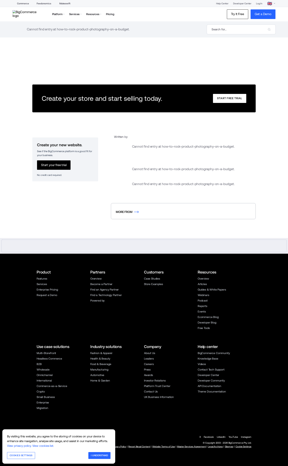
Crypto (41, 391)
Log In (259, 3)
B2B (39, 364)
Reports (202, 306)
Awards (148, 375)
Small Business (46, 397)
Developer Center (242, 3)
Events (202, 311)
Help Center (222, 3)
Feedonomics (44, 3)
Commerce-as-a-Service (52, 386)
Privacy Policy (119, 446)
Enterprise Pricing (47, 289)
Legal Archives (215, 446)
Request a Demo (47, 295)
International (44, 380)
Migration (42, 408)
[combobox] (241, 29)
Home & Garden (100, 380)
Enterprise (43, 402)
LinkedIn (221, 437)
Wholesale (43, 369)
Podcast (203, 300)
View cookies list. (43, 445)
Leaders (149, 358)
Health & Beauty (100, 358)
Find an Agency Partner (104, 289)
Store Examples (153, 284)
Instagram (246, 437)
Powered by (97, 300)
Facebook (209, 437)
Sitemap (229, 446)
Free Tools (204, 328)
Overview (96, 278)
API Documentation (209, 386)
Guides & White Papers (212, 289)
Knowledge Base (208, 358)
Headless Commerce (49, 358)
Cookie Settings (243, 446)
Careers (149, 364)
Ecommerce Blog (208, 317)
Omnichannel (45, 375)
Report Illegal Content (139, 446)
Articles (202, 284)
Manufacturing (99, 369)
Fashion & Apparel (101, 353)
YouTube (233, 437)
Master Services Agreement (191, 446)
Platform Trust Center (157, 386)
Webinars (203, 295)
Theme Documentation (212, 391)
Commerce (23, 3)
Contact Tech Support (211, 369)
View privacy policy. (19, 445)
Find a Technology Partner (106, 295)
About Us (149, 353)
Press (147, 369)
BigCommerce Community (214, 353)
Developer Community (211, 380)
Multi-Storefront (46, 353)
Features (42, 278)
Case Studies (152, 278)
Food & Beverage (100, 364)
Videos (202, 364)
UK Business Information (159, 397)
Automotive (97, 375)
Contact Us (151, 391)
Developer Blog (207, 322)
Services (42, 284)
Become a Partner (101, 284)
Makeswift (64, 3)
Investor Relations (155, 380)
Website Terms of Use (163, 446)
